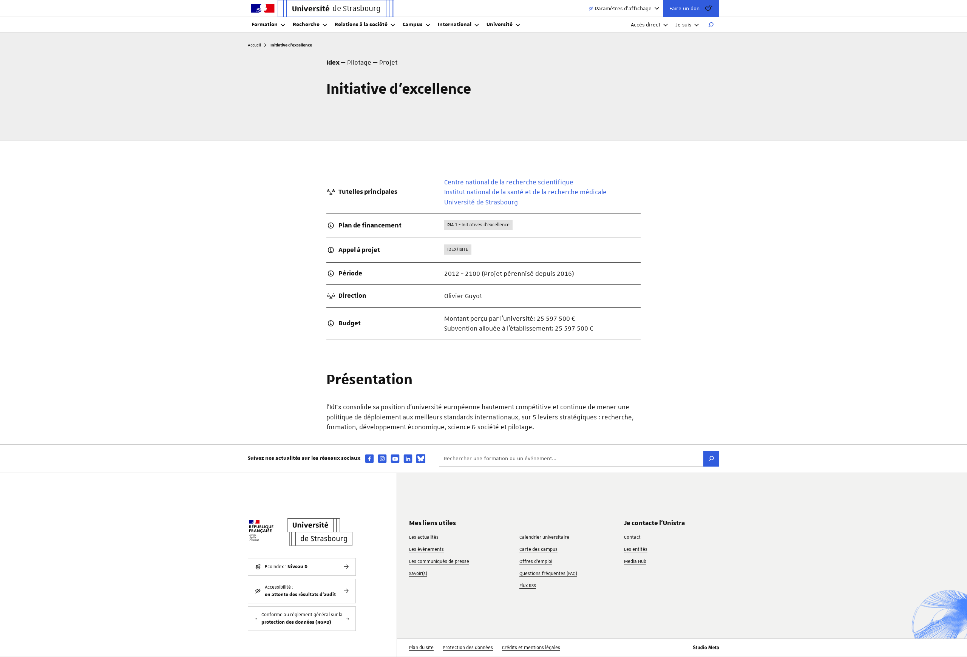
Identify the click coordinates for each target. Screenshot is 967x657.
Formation (265, 24)
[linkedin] (408, 458)
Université (500, 24)
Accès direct (645, 24)
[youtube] (395, 458)
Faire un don (684, 8)
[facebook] (369, 458)
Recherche (306, 24)
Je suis (683, 24)
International (454, 24)
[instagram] (382, 458)
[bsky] (421, 459)
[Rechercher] (711, 25)
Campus (413, 24)
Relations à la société (361, 24)
